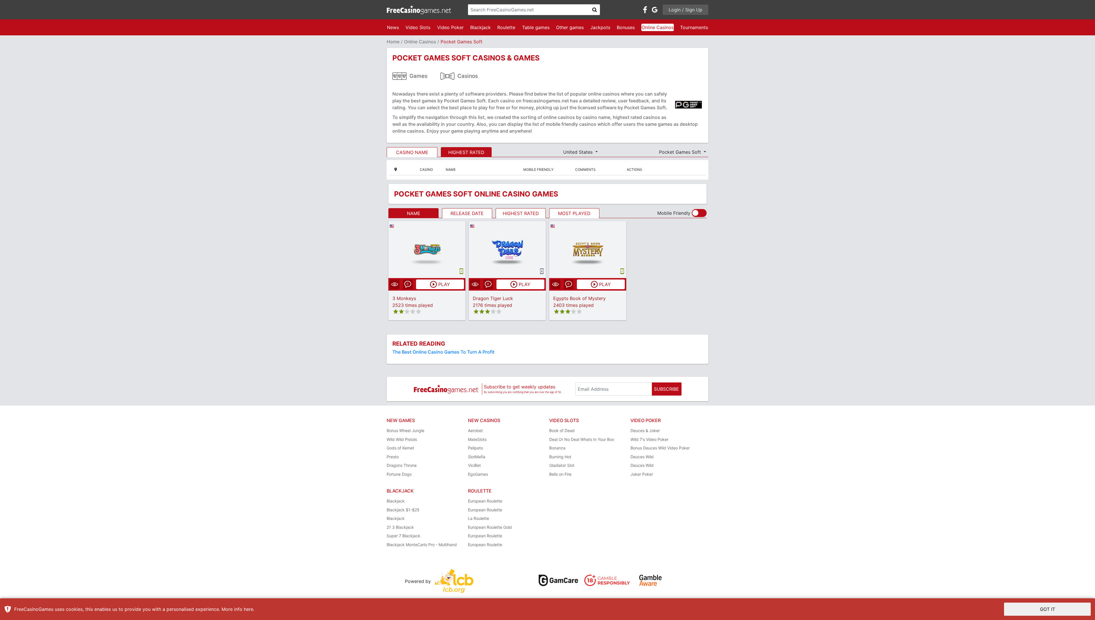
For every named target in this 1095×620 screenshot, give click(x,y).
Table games (535, 27)
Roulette (506, 27)
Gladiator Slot (561, 465)
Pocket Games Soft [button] (680, 152)
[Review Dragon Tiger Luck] (507, 249)
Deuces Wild (642, 456)
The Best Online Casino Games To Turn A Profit (443, 352)
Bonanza (557, 447)
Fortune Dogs (399, 474)
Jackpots (600, 27)
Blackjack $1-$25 (403, 509)
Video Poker (450, 27)
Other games (570, 27)
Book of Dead (562, 430)
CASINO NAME (412, 152)
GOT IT (1047, 609)
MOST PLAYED (574, 213)
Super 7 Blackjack (403, 535)
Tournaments (694, 27)
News (393, 27)
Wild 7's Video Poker (649, 439)
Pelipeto (475, 447)
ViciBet (474, 465)
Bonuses (626, 27)
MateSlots (477, 439)
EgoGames (478, 474)
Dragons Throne (402, 465)
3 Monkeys (404, 298)
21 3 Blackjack (400, 527)
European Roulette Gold (490, 527)
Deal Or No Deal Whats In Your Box (581, 439)
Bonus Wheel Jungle (405, 430)
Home (393, 41)
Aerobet (475, 430)
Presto (393, 456)
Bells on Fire (560, 474)
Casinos (467, 76)
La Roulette (478, 518)
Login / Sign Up (685, 10)
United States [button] (578, 152)
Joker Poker (641, 474)
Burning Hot (560, 456)
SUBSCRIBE (666, 389)
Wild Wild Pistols (402, 439)
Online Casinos (658, 27)
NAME (413, 213)
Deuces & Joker (645, 430)
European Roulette (485, 501)
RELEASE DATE (467, 213)
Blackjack (480, 27)
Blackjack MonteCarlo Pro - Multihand (422, 544)
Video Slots (417, 27)
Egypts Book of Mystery (579, 298)
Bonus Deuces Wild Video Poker (660, 447)
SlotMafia (476, 456)
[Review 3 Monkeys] (427, 249)
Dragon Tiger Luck (493, 298)
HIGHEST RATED (466, 152)
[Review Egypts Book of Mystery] (587, 249)
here (248, 609)
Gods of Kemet (400, 447)
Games (418, 76)
